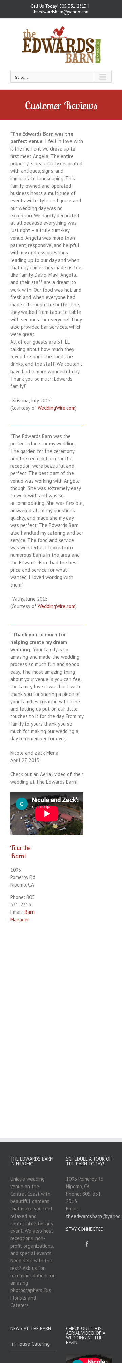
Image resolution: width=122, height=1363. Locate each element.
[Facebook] (87, 1244)
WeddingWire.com (56, 408)
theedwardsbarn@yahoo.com (61, 12)
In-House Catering (30, 1344)
